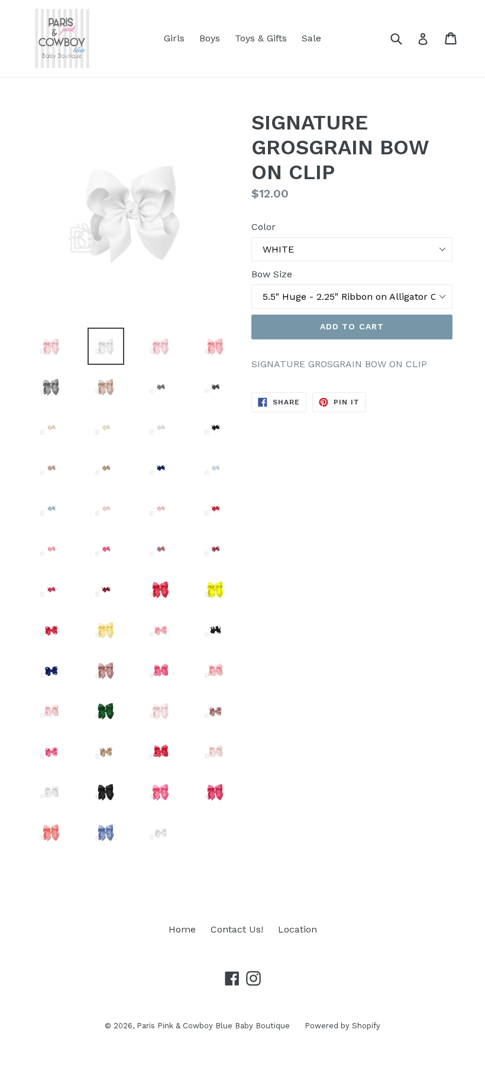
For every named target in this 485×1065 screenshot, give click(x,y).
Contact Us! (237, 929)
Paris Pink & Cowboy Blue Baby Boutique (213, 1025)
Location (297, 929)
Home (182, 929)
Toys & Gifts (261, 38)
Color (263, 226)
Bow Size (271, 274)
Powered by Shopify (342, 1025)
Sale (311, 38)
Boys (209, 38)
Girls (174, 38)
